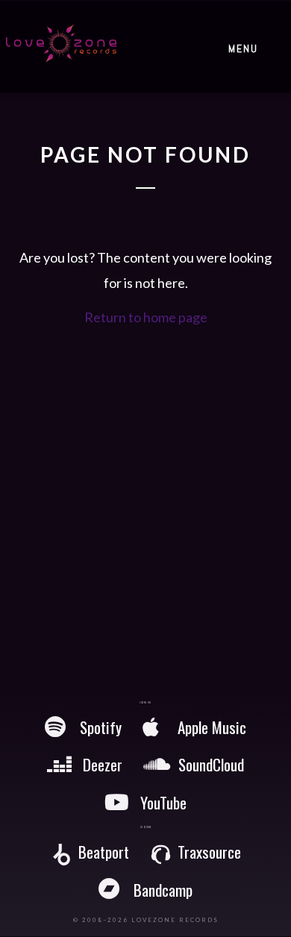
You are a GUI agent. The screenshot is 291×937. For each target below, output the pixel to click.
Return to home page (145, 317)
